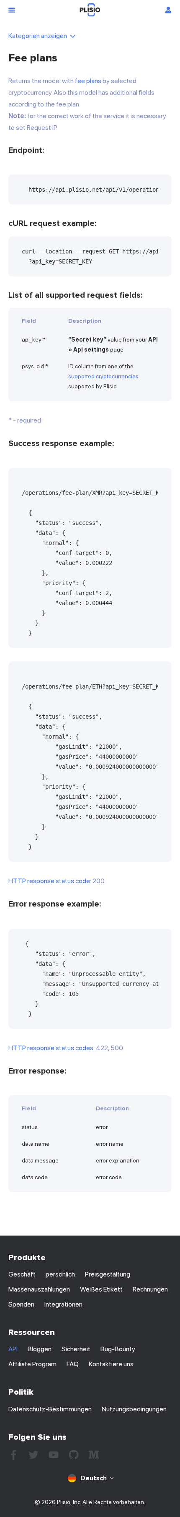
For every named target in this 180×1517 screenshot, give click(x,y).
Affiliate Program (32, 1364)
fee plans (88, 81)
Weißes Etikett (101, 1289)
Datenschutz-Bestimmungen (50, 1409)
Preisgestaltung (107, 1274)
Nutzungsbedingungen (134, 1409)
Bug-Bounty (117, 1349)
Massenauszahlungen (39, 1289)
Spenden (21, 1304)
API (13, 1349)
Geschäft (22, 1274)
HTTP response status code (49, 881)
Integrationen (63, 1304)
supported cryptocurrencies (103, 376)
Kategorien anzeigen (37, 36)
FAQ (73, 1364)
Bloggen (39, 1349)
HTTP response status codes (50, 1048)
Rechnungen (150, 1289)
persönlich (60, 1274)
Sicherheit (76, 1349)
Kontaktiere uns (111, 1364)
